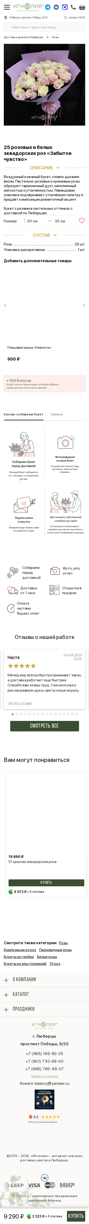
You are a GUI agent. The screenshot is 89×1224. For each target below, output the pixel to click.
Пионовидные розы (55, 950)
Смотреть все (44, 726)
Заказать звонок (44, 1076)
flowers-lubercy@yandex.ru (45, 1083)
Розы (63, 943)
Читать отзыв (20, 703)
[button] (12, 714)
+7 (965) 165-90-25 (44, 1053)
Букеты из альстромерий (25, 963)
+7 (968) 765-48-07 (44, 1068)
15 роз (54, 963)
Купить (76, 1216)
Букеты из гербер (19, 956)
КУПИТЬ (46, 883)
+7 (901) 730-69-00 (44, 1061)
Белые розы (47, 956)
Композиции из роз (20, 950)
